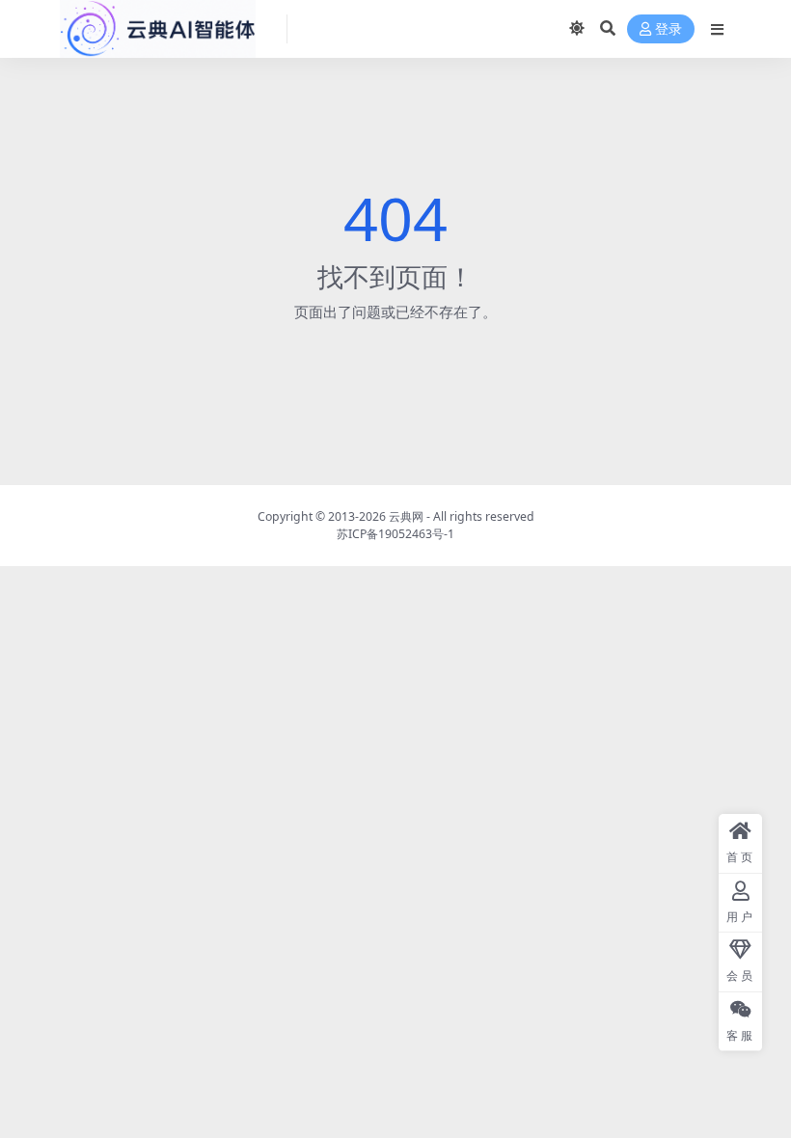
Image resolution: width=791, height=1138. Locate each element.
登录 (668, 29)
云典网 (406, 516)
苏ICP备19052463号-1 (395, 534)
